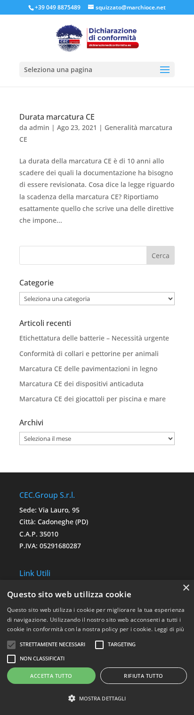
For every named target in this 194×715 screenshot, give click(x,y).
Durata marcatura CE (57, 117)
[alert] (97, 647)
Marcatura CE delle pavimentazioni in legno (88, 368)
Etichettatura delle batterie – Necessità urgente (94, 337)
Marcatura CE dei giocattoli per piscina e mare (92, 398)
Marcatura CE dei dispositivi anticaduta (81, 383)
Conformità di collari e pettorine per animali (89, 353)
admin (39, 127)
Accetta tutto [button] (51, 675)
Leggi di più (169, 629)
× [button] (185, 588)
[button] (97, 698)
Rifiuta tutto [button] (143, 675)
